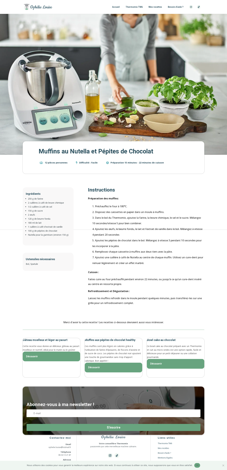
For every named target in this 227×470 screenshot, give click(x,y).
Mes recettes (155, 7)
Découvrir (32, 356)
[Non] (223, 465)
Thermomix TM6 (134, 7)
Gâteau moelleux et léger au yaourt (45, 340)
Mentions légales (165, 457)
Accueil (116, 7)
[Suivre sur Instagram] (110, 455)
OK (197, 465)
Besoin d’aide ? (175, 7)
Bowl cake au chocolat (161, 340)
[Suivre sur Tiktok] (116, 455)
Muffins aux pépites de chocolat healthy (110, 340)
